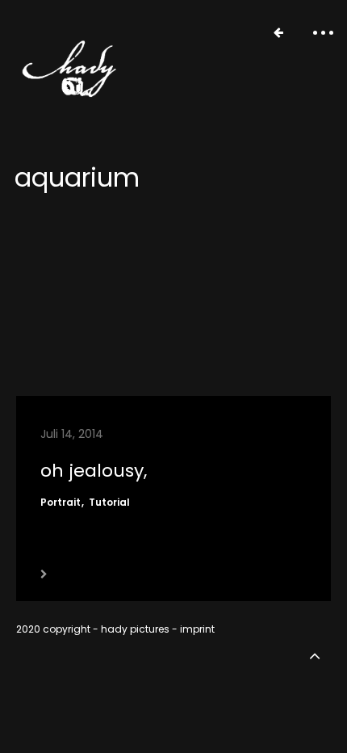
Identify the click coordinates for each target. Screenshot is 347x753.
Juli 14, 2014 (71, 434)
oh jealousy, (93, 470)
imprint (197, 629)
